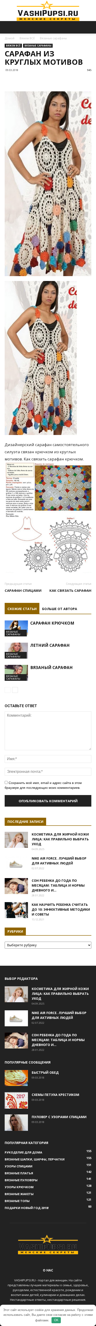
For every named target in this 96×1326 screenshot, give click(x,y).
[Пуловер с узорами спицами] (16, 1122)
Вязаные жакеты (19, 1194)
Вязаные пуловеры (21, 1180)
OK (56, 1320)
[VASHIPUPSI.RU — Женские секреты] (48, 10)
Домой (9, 38)
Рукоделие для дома (23, 1152)
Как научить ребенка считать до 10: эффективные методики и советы (61, 909)
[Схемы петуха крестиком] (16, 1100)
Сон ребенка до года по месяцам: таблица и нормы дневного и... (58, 885)
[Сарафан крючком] (16, 628)
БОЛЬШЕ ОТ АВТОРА (59, 609)
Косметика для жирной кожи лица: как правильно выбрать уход (60, 839)
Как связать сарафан (70, 590)
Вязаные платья (19, 1173)
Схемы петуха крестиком (55, 1094)
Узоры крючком (19, 1187)
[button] (89, 27)
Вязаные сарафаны (53, 38)
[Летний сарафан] (16, 651)
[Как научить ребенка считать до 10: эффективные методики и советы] (16, 910)
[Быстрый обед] (16, 1078)
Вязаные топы (17, 1201)
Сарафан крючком (52, 623)
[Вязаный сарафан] (16, 673)
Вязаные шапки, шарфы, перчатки (35, 1159)
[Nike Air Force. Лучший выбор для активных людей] (16, 864)
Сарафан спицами (23, 590)
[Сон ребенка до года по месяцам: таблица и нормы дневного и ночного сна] (16, 886)
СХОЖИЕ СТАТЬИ (22, 609)
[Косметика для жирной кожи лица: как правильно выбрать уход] (16, 840)
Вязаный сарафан (51, 667)
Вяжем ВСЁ (27, 38)
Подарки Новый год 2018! (27, 1208)
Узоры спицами (18, 1166)
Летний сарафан (50, 645)
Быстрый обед (45, 1072)
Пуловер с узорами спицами (59, 1117)
